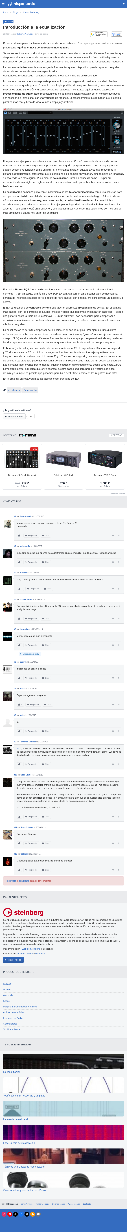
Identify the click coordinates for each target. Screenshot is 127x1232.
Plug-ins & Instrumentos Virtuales (20, 1006)
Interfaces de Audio (12, 1018)
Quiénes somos (58, 1204)
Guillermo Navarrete (24, 34)
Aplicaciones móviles (13, 1012)
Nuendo (7, 989)
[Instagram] (4, 1214)
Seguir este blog (14, 960)
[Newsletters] (38, 1214)
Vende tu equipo (42, 1204)
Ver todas (116, 435)
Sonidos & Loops (11, 1029)
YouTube (20, 953)
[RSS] (32, 1214)
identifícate (23, 881)
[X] (26, 1214)
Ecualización (30, 390)
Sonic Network (27, 1204)
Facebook (40, 953)
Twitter (29, 953)
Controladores (10, 1024)
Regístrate (10, 881)
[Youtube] (9, 1214)
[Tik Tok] (15, 1214)
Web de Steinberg (31, 949)
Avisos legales (74, 1204)
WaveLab (8, 995)
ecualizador (14, 390)
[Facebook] (21, 1214)
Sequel (6, 1001)
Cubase (7, 984)
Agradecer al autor (15, 416)
